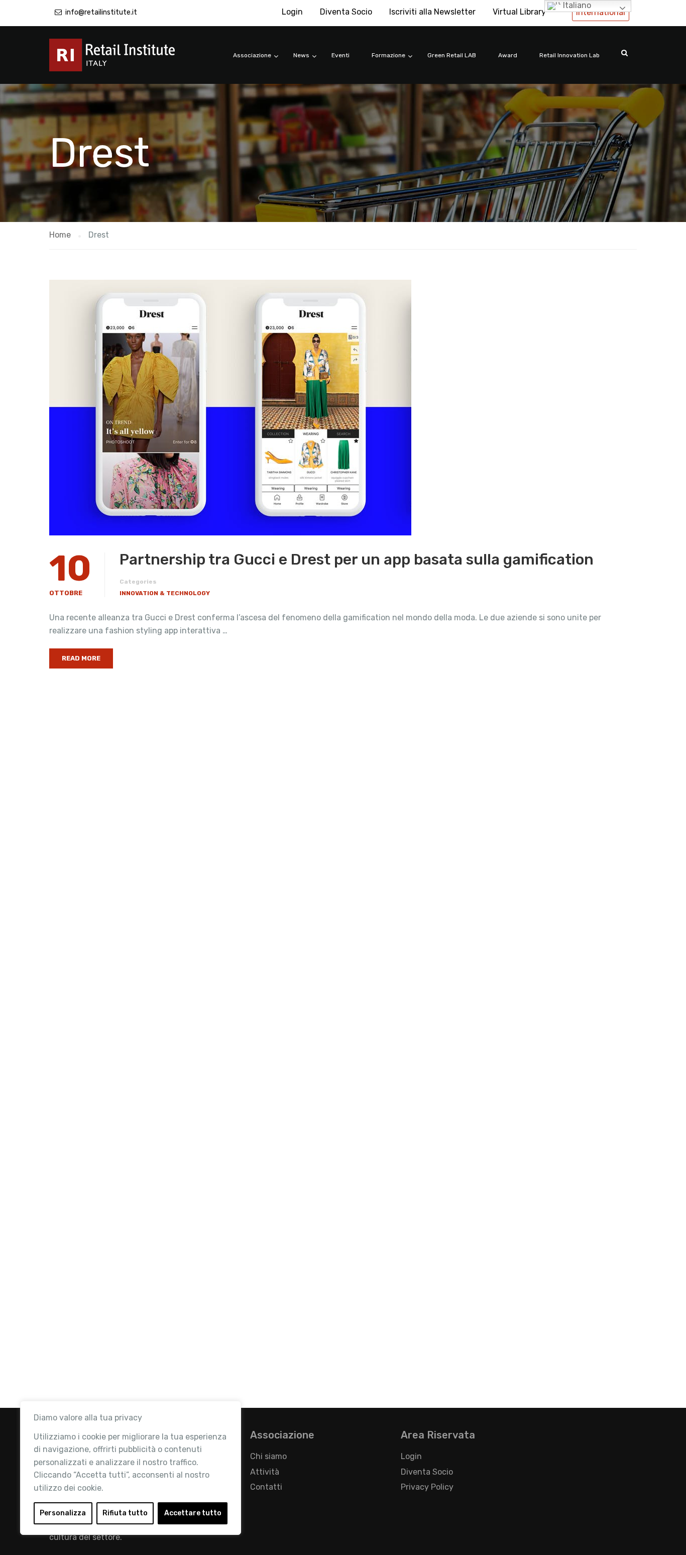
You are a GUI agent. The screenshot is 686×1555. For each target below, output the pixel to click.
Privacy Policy (427, 1487)
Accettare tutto (192, 1513)
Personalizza (63, 1513)
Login (292, 12)
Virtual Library (519, 12)
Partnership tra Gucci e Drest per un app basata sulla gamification (357, 559)
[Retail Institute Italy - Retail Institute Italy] (124, 60)
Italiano (576, 5)
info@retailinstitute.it (101, 12)
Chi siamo (268, 1456)
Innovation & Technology (165, 593)
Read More (81, 658)
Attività (264, 1472)
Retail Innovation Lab (569, 55)
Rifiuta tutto (125, 1513)
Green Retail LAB (451, 55)
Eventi (340, 55)
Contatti (266, 1487)
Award (507, 55)
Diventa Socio (346, 12)
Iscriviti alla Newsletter (432, 12)
